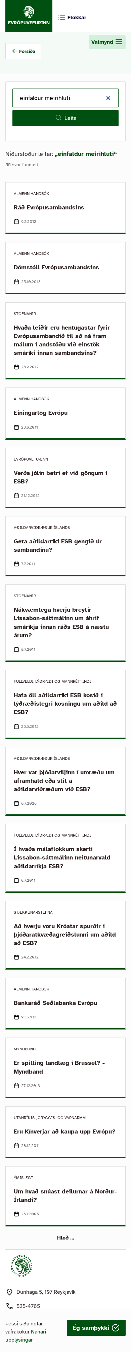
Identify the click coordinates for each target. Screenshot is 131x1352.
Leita (70, 118)
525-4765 (28, 1306)
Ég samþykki (92, 1327)
